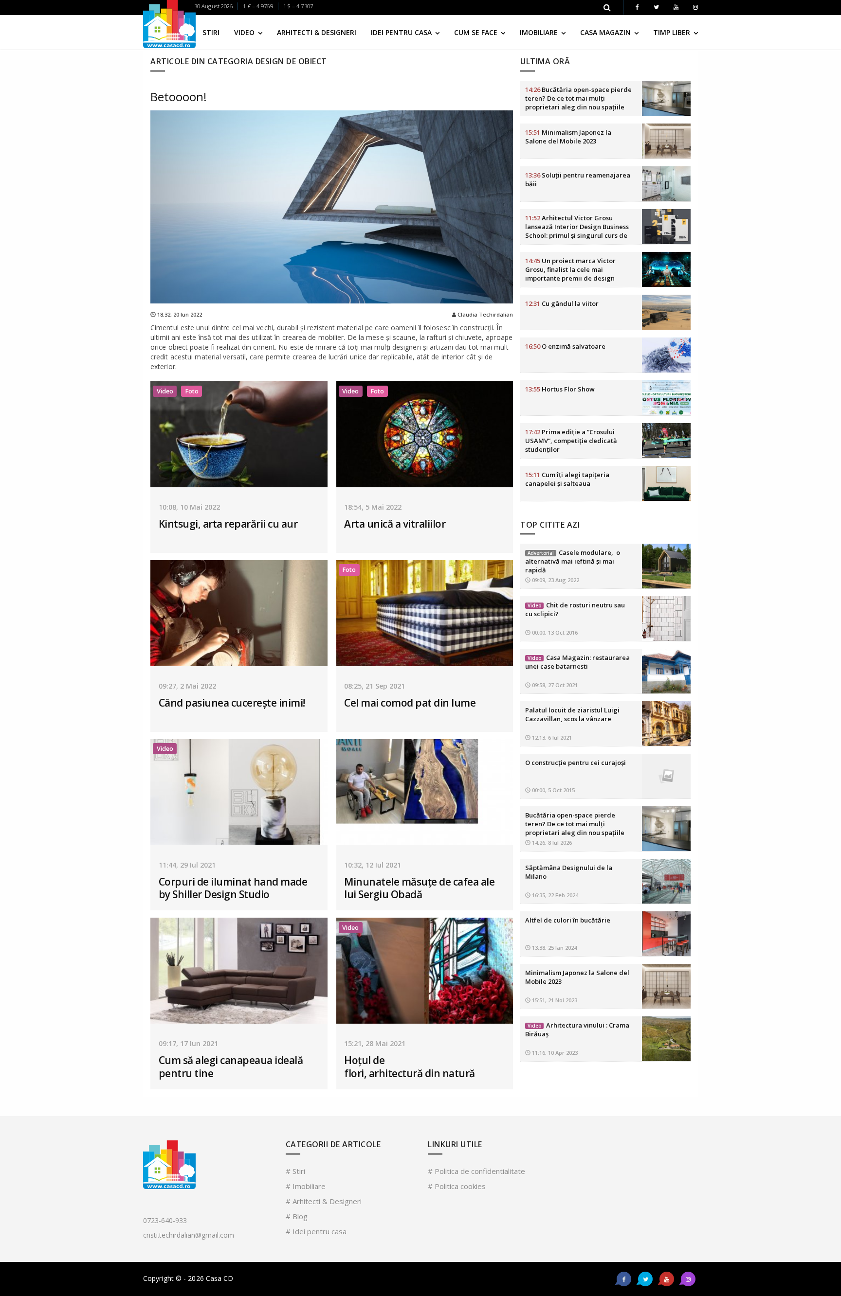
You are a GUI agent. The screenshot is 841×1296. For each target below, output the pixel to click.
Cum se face (476, 32)
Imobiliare (540, 32)
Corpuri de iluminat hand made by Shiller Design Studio (233, 888)
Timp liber (672, 32)
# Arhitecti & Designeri (324, 1201)
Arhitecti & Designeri (316, 32)
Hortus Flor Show (560, 389)
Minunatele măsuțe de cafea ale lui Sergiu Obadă (419, 888)
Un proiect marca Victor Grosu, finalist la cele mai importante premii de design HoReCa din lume (570, 273)
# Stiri (295, 1171)
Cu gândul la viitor (562, 303)
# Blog (297, 1216)
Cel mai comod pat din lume (409, 703)
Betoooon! (178, 97)
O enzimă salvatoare (565, 346)
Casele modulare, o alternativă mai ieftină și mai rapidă (572, 561)
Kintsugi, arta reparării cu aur (228, 524)
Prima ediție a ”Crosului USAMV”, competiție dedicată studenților (571, 440)
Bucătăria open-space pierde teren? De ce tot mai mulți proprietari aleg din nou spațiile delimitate (578, 102)
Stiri (210, 32)
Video (245, 32)
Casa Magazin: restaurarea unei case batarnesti (577, 662)
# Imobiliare (306, 1186)
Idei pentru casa (402, 32)
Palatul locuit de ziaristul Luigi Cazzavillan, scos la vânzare (572, 714)
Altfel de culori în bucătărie (567, 920)
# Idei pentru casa (316, 1231)
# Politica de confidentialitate (476, 1171)
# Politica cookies (457, 1186)
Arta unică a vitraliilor (394, 524)
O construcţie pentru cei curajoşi (575, 762)
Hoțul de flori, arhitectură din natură (409, 1066)
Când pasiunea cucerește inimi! (232, 703)
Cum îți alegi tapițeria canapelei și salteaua (567, 479)
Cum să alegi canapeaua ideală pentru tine (231, 1066)
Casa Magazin (606, 32)
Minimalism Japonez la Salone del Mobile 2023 (568, 136)
